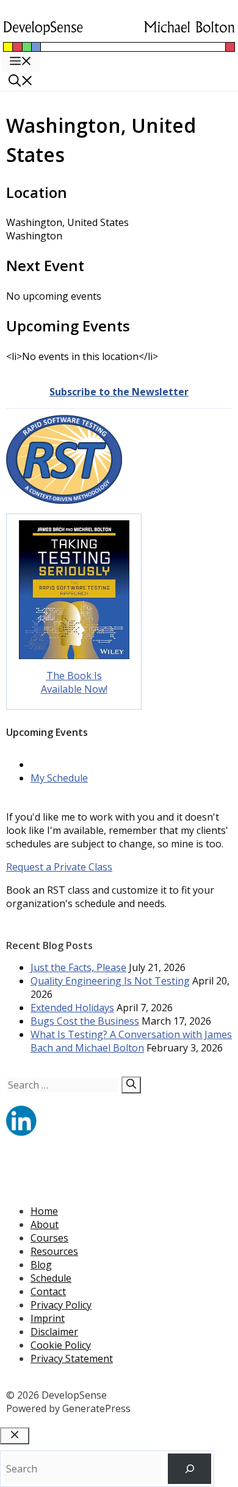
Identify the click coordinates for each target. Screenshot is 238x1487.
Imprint (48, 1318)
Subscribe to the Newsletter (119, 391)
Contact (48, 1291)
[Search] (131, 1084)
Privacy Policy (61, 1305)
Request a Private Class (59, 867)
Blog (41, 1264)
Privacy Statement (72, 1358)
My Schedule (59, 778)
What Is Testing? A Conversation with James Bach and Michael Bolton (131, 1041)
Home (44, 1211)
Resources (54, 1251)
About (45, 1224)
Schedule (51, 1278)
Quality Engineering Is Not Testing (110, 980)
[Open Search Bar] (21, 81)
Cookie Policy (61, 1345)
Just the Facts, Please (78, 967)
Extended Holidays (72, 1007)
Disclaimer (54, 1331)
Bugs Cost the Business (85, 1021)
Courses (49, 1238)
